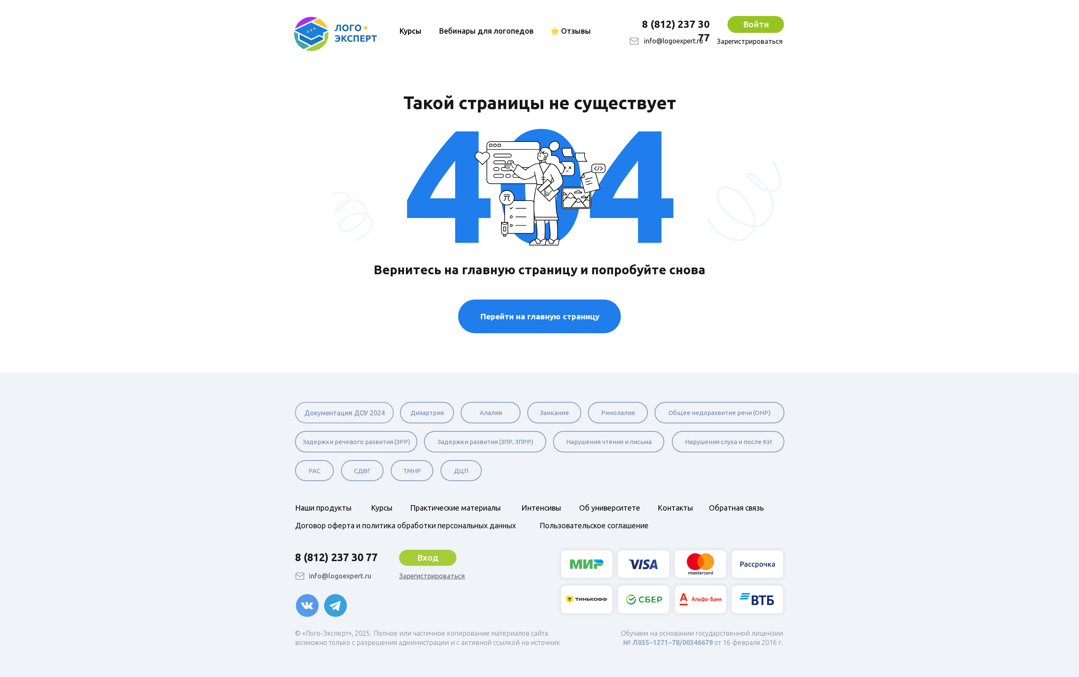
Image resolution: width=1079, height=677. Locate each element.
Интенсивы (541, 507)
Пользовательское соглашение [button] (594, 525)
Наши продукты (323, 507)
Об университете (609, 507)
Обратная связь (736, 507)
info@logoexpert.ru (673, 41)
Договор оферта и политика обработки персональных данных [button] (405, 525)
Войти (756, 24)
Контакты (675, 507)
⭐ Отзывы (570, 31)
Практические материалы (455, 507)
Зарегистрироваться (750, 41)
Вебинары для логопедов (486, 31)
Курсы (381, 507)
